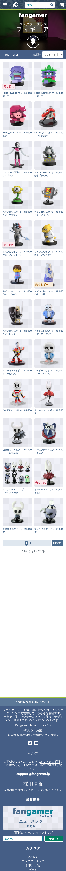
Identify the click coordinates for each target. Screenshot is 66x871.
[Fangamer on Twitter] (30, 743)
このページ (33, 790)
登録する (54, 838)
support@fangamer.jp (33, 774)
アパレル (33, 857)
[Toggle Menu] (4, 4)
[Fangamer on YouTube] (36, 743)
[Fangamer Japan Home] (16, 4)
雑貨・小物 (33, 865)
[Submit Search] (52, 5)
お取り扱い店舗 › (33, 730)
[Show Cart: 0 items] (62, 4)
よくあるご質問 (50, 761)
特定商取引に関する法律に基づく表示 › (33, 735)
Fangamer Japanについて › (33, 725)
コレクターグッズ (33, 861)
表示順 (36, 54)
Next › (57, 543)
